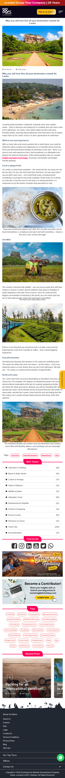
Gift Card (6, 748)
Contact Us (7, 733)
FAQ (4, 726)
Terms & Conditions (11, 737)
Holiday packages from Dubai (15, 158)
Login (5, 730)
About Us (7, 719)
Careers (6, 723)
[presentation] (9, 677)
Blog (5, 744)
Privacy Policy (9, 741)
